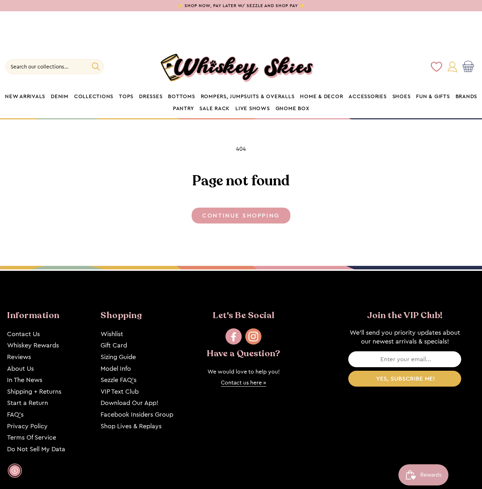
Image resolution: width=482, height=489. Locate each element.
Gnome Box (292, 108)
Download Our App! (129, 402)
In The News (24, 379)
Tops (126, 96)
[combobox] (55, 66)
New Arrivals (25, 96)
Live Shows (252, 108)
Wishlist (112, 334)
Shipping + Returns (34, 391)
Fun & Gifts (433, 96)
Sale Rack (214, 108)
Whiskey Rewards (33, 345)
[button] (470, 67)
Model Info (116, 368)
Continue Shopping (240, 215)
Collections (93, 96)
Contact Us (23, 334)
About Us (20, 368)
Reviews (19, 357)
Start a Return (27, 402)
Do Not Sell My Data (36, 449)
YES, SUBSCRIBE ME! (405, 378)
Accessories (367, 96)
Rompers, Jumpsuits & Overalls (248, 96)
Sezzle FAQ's (119, 379)
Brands (466, 96)
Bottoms (181, 96)
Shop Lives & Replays (131, 426)
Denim (59, 96)
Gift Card (114, 345)
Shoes (401, 96)
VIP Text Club (120, 391)
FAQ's (15, 414)
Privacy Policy (27, 426)
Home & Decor (321, 96)
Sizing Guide (118, 357)
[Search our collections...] (96, 66)
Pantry (183, 108)
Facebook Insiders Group (137, 414)
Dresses (150, 96)
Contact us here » (243, 382)
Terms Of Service (31, 437)
